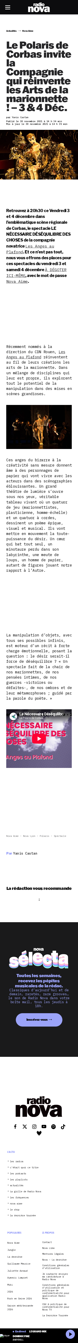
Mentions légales (53, 1254)
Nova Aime (17, 281)
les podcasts (18, 1173)
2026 (10, 1291)
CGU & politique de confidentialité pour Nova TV (55, 1307)
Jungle (11, 1249)
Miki (10, 1284)
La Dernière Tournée (55, 1315)
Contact (47, 1242)
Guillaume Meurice (18, 1263)
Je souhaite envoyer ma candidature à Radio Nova (55, 1277)
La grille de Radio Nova (25, 1191)
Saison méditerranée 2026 (20, 1307)
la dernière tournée (23, 1215)
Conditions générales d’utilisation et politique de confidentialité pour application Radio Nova (55, 1292)
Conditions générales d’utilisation (55, 1267)
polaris (44, 835)
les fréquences (19, 1197)
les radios (17, 1161)
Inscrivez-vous (37, 1020)
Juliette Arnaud (17, 1270)
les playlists (19, 1179)
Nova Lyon (29, 835)
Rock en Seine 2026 (19, 1298)
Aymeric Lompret (17, 1277)
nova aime (16, 1203)
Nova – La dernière (54, 1259)
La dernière (14, 1256)
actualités (17, 1185)
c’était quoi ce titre (24, 1167)
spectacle (60, 835)
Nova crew (48, 1248)
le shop (15, 1209)
